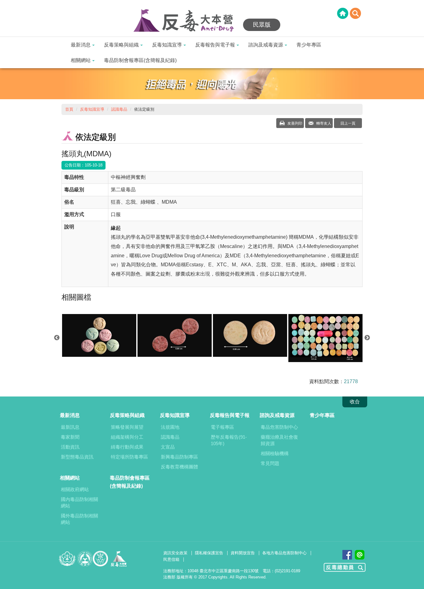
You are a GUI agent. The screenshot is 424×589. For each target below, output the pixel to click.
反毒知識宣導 (167, 44)
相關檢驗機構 (275, 453)
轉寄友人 (323, 123)
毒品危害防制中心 (279, 427)
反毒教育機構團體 (179, 466)
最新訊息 (70, 427)
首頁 (69, 109)
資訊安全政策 (175, 553)
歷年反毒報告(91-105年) (229, 440)
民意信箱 (171, 559)
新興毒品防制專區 (179, 456)
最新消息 (81, 44)
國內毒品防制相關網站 (79, 502)
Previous (57, 338)
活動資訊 (70, 447)
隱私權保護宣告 (209, 553)
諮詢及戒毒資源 (265, 44)
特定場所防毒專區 (129, 456)
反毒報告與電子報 (215, 44)
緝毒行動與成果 (127, 447)
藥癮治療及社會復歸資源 (279, 440)
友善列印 (294, 123)
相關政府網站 (75, 489)
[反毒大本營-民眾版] (187, 21)
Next (367, 338)
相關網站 (81, 60)
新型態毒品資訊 (77, 456)
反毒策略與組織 (121, 44)
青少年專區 (308, 44)
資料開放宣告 (243, 553)
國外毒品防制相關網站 (79, 519)
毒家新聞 (70, 437)
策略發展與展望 (127, 427)
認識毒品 (119, 109)
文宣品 (168, 447)
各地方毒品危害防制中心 (284, 553)
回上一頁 (348, 123)
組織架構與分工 (127, 437)
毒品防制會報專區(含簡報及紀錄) (140, 60)
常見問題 (270, 463)
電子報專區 (222, 427)
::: (2, 4)
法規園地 (170, 427)
